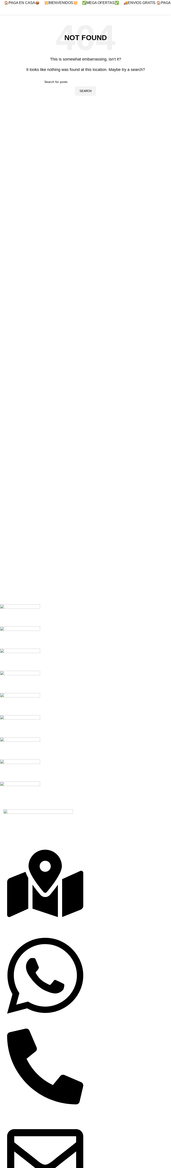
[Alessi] (82, 704)
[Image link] (38, 821)
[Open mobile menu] (166, 10)
